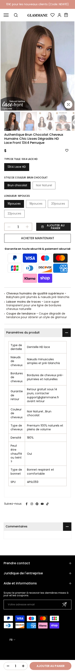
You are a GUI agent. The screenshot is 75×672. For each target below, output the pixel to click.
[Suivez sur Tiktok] (47, 503)
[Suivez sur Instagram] (31, 503)
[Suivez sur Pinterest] (37, 503)
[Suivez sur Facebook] (26, 503)
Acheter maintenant (37, 238)
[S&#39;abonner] (64, 604)
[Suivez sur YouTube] (42, 503)
